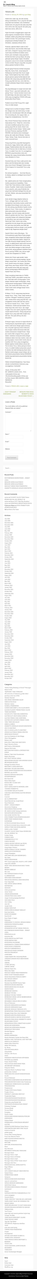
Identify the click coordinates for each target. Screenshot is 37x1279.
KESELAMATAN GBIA (11, 940)
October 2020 (8, 616)
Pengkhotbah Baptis (10, 1096)
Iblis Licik (7, 871)
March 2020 (8, 628)
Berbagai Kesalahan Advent (12, 764)
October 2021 (8, 591)
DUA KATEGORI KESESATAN (13, 813)
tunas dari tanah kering (11, 1227)
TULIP (6, 1225)
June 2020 (7, 622)
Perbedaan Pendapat (10, 1106)
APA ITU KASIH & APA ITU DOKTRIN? (15, 730)
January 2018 (8, 672)
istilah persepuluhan (10, 890)
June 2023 (7, 563)
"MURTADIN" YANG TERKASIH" (14, 691)
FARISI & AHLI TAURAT (11, 829)
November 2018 (9, 658)
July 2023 (7, 561)
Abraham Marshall (10, 697)
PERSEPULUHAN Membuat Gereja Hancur (16, 1126)
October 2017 (8, 678)
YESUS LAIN (15, 386)
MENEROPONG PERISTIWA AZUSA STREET (17, 1011)
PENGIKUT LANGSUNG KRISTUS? (15, 1094)
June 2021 (7, 599)
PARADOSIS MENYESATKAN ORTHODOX (17, 1057)
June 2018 (7, 662)
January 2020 (8, 632)
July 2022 (7, 577)
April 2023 (7, 567)
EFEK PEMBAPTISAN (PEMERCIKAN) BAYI (17, 817)
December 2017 (9, 674)
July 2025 (7, 527)
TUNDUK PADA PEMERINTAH (13, 1229)
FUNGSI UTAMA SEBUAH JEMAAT (15, 845)
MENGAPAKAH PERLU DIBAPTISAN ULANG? (18, 1023)
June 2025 (7, 529)
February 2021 (8, 607)
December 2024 (9, 537)
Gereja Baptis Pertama (11, 847)
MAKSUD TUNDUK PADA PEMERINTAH (16, 486)
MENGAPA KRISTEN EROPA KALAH (15, 1015)
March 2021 (8, 605)
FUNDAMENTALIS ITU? (11, 839)
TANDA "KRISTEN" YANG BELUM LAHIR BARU (18, 1199)
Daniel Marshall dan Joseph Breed (14, 801)
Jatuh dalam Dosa (10, 900)
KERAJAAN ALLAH (10, 934)
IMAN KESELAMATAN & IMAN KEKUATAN (17, 880)
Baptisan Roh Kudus (10, 748)
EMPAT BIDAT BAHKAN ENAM (13, 819)
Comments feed (9, 1265)
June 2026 (7, 520)
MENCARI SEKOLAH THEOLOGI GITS (16, 1009)
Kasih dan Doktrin (9, 912)
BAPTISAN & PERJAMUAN (12, 746)
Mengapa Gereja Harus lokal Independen (16, 1013)
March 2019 (8, 650)
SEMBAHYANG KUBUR (11, 1175)
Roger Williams (9, 1167)
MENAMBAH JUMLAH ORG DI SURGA (16, 1001)
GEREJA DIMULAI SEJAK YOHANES (15, 849)
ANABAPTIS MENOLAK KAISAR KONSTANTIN (18, 488)
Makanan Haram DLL (10, 968)
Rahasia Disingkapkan (11, 1140)
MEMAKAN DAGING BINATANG (14, 985)
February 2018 (8, 670)
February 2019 (8, 652)
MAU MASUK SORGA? (11, 979)
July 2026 (7, 518)
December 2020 (9, 611)
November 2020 (9, 613)
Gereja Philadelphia (10, 853)
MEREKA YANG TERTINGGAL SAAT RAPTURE (18, 1039)
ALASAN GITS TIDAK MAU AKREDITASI (16, 714)
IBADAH (7, 867)
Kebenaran (7, 920)
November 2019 (9, 636)
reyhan (6, 497)
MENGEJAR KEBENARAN (12, 1025)
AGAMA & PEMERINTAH (12, 706)
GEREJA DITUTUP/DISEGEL (13, 851)
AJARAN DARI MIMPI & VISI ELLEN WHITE (17, 708)
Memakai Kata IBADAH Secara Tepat (15, 983)
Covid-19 (7, 797)
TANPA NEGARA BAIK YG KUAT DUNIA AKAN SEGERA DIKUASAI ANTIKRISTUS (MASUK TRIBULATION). (18, 1207)
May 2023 (7, 565)
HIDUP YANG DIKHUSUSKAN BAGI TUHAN (17, 865)
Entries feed (8, 1263)
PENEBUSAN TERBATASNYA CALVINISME (17, 1084)
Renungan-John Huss (10, 1163)
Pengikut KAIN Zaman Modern (13, 1090)
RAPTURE (7, 1142)
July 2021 (7, 597)
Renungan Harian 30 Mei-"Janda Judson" (16, 1160)
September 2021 (9, 593)
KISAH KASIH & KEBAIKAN (12, 946)
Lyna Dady (27, 14)
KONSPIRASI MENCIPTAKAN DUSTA (21, 503)
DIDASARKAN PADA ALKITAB (13, 809)
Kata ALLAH (8, 916)
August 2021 (8, 595)
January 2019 (8, 654)
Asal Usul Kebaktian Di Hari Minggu (14, 736)
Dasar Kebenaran (9, 803)
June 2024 (7, 545)
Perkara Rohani (9, 1120)
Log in (6, 1261)
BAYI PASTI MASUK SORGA (13, 758)
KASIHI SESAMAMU (10, 914)
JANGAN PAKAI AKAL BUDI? (13, 896)
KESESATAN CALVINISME (12, 942)
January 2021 (8, 609)
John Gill (7, 904)
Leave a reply (24, 386)
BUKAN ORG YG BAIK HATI (13, 782)
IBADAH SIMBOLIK (10, 869)
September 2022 (9, 573)
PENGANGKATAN (10, 1086)
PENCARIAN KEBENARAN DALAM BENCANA (18, 1080)
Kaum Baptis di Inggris (11, 918)
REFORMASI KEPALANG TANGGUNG (15, 1150)
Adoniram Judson (9, 704)
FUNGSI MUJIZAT (10, 841)
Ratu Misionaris (9, 1148)
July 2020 (7, 619)
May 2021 (7, 601)
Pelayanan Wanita (10, 1067)
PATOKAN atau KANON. (11, 1059)
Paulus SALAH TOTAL (11, 1061)
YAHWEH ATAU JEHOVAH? (12, 1237)
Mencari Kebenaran (10, 1003)
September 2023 (9, 559)
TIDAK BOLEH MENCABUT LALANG (15, 1217)
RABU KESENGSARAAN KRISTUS (14, 1138)
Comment (8, 412)
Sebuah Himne (9, 1173)
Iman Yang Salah (9, 882)
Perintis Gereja (9, 1114)
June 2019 (7, 646)
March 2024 (8, 551)
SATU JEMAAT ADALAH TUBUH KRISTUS (17, 1171)
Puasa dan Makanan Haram (12, 1136)
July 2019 (7, 644)
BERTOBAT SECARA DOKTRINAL (14, 768)
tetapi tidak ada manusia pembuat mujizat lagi (17, 1213)
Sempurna (7, 1177)
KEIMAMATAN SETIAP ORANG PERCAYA (17, 928)
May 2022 (7, 581)
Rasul (6, 1146)
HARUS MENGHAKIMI (11, 859)
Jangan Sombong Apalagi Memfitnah (15, 898)
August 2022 (8, 575)
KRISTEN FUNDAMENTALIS (13, 948)
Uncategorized (8, 1233)
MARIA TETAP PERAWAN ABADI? (14, 974)
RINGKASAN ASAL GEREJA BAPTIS (15, 1165)
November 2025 (9, 525)
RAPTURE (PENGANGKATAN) (13, 1144)
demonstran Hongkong (11, 807)
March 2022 (8, 583)
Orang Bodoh (8, 1051)
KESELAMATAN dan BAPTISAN (14, 938)
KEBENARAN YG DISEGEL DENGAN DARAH (17, 922)
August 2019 (8, 642)
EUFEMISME (8, 821)
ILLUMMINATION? (10, 875)
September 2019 (9, 640)
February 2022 (8, 585)
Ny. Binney (8, 1047)
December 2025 (9, 522)
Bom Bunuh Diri (9, 778)
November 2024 (9, 539)
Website (7, 449)
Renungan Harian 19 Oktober (12, 1157)
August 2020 (8, 618)
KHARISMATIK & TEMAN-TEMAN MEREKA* (17, 944)
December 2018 (9, 656)
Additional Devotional (10, 702)
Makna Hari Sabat (14, 509)
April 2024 (7, 549)
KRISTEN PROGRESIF (11, 952)
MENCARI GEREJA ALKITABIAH (14, 482)
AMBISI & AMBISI (10, 724)
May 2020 (7, 624)
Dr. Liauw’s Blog (9, 4)
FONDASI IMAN (9, 837)
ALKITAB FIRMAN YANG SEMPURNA (15, 718)
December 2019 (9, 634)
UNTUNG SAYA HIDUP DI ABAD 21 (14, 1235)
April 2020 (7, 626)
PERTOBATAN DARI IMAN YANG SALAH (16, 1128)
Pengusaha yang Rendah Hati (13, 1102)
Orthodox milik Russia (11, 1053)
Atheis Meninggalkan (10, 738)
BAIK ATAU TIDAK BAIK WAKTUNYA (15, 742)
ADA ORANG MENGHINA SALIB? (14, 700)
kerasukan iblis (9, 936)
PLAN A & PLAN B (10, 1130)
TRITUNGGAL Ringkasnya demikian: (15, 1223)
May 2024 (7, 547)
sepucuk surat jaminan (11, 1181)
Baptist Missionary (10, 756)
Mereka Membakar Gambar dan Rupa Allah (16, 1037)
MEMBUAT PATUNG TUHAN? (13, 995)
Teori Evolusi (8, 1211)
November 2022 (9, 569)
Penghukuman (8, 1088)
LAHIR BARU (8, 954)
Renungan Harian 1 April (11, 1154)
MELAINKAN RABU (10, 981)
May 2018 (7, 664)
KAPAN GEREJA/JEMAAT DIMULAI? (15, 910)
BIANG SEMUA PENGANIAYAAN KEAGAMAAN (18, 770)
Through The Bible (10, 1215)
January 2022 (8, 587)
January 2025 (8, 535)
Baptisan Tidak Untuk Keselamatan (14, 754)
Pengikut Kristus (9, 1092)
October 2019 (8, 638)
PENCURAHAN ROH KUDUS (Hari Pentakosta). (18, 1082)
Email (7, 441)
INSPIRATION (8, 886)
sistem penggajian (10, 1195)
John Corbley (8, 902)
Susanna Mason (9, 1197)
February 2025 (8, 533)
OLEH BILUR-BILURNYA (11, 1049)
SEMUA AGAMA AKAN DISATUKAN (15, 1179)
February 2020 (8, 630)
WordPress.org (9, 1267)
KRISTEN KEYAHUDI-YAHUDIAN (14, 950)
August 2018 (8, 660)
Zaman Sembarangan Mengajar (13, 1251)
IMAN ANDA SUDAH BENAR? (13, 877)
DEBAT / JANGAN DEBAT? (12, 805)
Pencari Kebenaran (10, 1078)
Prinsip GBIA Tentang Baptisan (13, 1134)
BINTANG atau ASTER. (11, 772)
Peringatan (7, 1112)
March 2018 (8, 668)
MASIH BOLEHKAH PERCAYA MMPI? (15, 977)
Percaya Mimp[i (9, 1108)
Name (7, 434)
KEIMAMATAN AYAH (10, 926)
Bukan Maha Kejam (10, 780)
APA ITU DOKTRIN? (10, 728)
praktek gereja (8, 1132)
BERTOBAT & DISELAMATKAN (13, 766)
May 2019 (7, 648)
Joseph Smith (8, 906)
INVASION (7, 888)
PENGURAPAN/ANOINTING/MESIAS (15, 1098)
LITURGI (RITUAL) (10, 964)
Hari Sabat (7, 857)
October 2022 (8, 571)
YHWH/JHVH (8, 1250)
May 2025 (7, 531)
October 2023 (8, 557)
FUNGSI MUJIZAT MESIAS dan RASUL (16, 843)
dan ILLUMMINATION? (11, 799)
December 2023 (9, 555)
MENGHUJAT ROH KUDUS (12, 1029)
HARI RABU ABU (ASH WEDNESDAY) (15, 855)
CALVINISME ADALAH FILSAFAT (14, 790)
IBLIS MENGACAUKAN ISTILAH (14, 873)
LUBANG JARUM (9, 966)
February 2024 (8, 553)
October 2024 (8, 541)
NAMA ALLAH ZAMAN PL (12, 1041)
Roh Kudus (8, 1169)
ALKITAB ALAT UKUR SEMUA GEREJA (16, 716)
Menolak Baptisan (9, 1031)
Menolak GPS (8, 1033)
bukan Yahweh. (9, 784)
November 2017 (9, 676)
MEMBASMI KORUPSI (11, 991)
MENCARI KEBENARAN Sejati (13, 1007)
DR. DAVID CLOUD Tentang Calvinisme (15, 811)
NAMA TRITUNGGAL (10, 1045)
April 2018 (7, 666)
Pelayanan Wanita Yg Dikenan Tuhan (15, 1070)
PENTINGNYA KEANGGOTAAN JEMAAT (16, 1104)
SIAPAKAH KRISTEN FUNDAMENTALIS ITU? (17, 1193)
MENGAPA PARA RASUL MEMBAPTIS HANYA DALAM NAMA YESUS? (26, 394)
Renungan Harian (9, 1152)
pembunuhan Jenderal (11, 1072)
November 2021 (9, 589)
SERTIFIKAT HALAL (10, 1185)
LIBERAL (7, 962)
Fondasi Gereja (9, 835)
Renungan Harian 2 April (11, 1159)
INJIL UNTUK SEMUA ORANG (13, 883)
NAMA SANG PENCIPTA (11, 1043)
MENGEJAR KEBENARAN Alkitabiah (15, 1027)
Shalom (7, 1191)
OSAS (6, 1055)
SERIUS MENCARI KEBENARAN (14, 1183)
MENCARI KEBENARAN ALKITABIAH (15, 1005)
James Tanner (8, 892)
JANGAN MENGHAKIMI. (11, 894)
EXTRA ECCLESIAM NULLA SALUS (15, 823)
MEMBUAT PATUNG (10, 993)
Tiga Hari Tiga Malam (10, 1221)
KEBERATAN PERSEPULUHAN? (14, 924)
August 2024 (8, 543)
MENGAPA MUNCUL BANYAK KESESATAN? (17, 1017)
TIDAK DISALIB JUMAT (11, 1219)
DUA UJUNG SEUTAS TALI (12, 815)
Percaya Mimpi (9, 1110)
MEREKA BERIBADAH (11, 1035)
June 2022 (7, 579)
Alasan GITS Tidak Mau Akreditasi (19, 501)
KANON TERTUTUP (10, 908)
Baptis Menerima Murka (11, 744)
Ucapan (7, 1231)
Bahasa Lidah (8, 740)
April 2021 (7, 603)
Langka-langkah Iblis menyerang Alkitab (15, 956)
